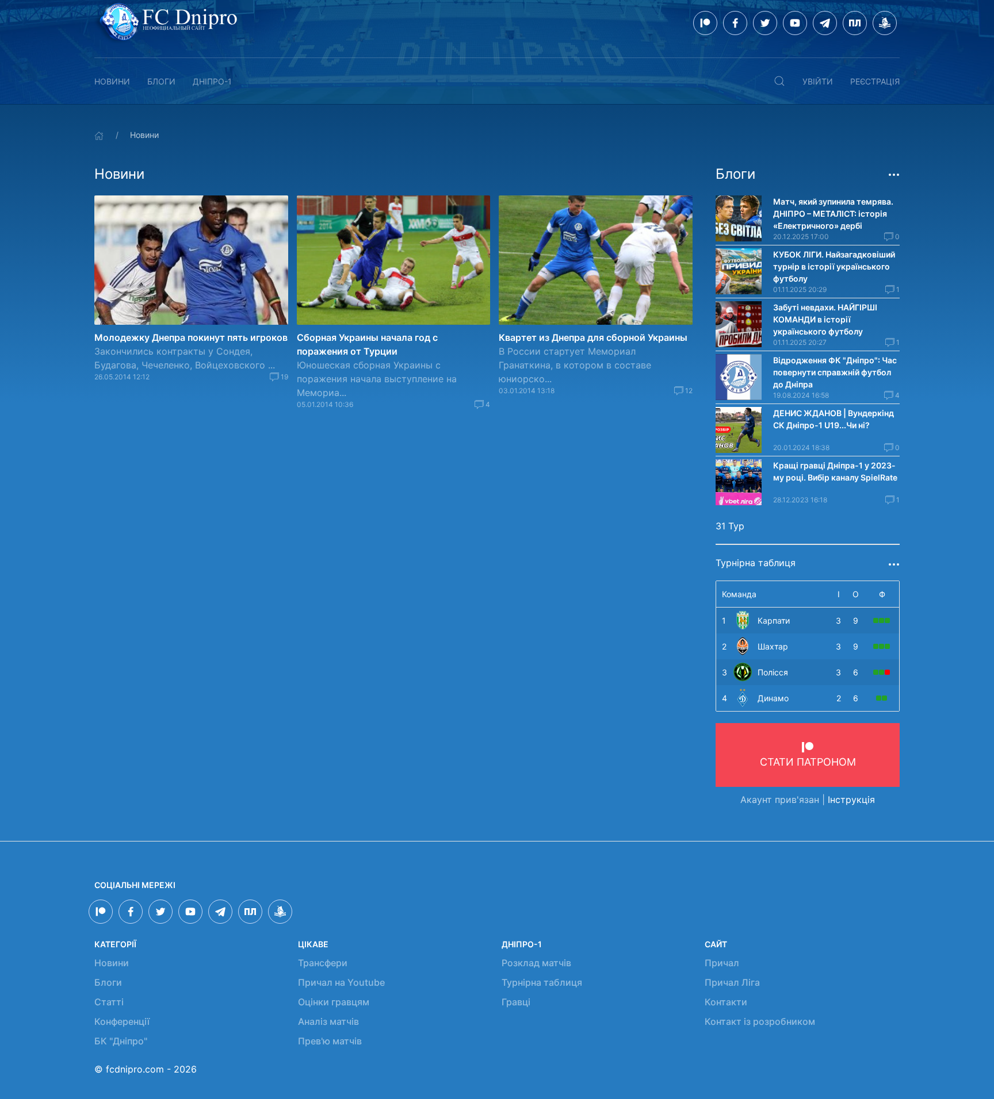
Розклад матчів (536, 963)
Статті (109, 1002)
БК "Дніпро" (120, 1041)
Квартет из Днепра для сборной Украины (593, 337)
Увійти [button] (817, 81)
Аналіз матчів (328, 1021)
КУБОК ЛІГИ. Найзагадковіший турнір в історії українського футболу (834, 266)
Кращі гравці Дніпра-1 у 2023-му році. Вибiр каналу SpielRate (835, 471)
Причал (722, 963)
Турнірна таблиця (542, 982)
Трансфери (322, 963)
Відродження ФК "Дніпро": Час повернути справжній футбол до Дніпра (835, 372)
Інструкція (851, 799)
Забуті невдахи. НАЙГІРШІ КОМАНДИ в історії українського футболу (825, 319)
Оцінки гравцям (333, 1002)
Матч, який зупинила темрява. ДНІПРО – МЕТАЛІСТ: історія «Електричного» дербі (833, 213)
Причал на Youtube (341, 982)
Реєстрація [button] (875, 81)
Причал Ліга (732, 982)
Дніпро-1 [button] (212, 81)
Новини (112, 81)
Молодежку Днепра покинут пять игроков (191, 337)
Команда (739, 594)
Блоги (161, 81)
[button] (779, 81)
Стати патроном (808, 762)
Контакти (726, 1002)
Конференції (122, 1021)
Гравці (516, 1002)
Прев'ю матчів (330, 1041)
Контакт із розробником (760, 1021)
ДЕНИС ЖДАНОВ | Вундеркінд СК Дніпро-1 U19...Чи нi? (833, 419)
